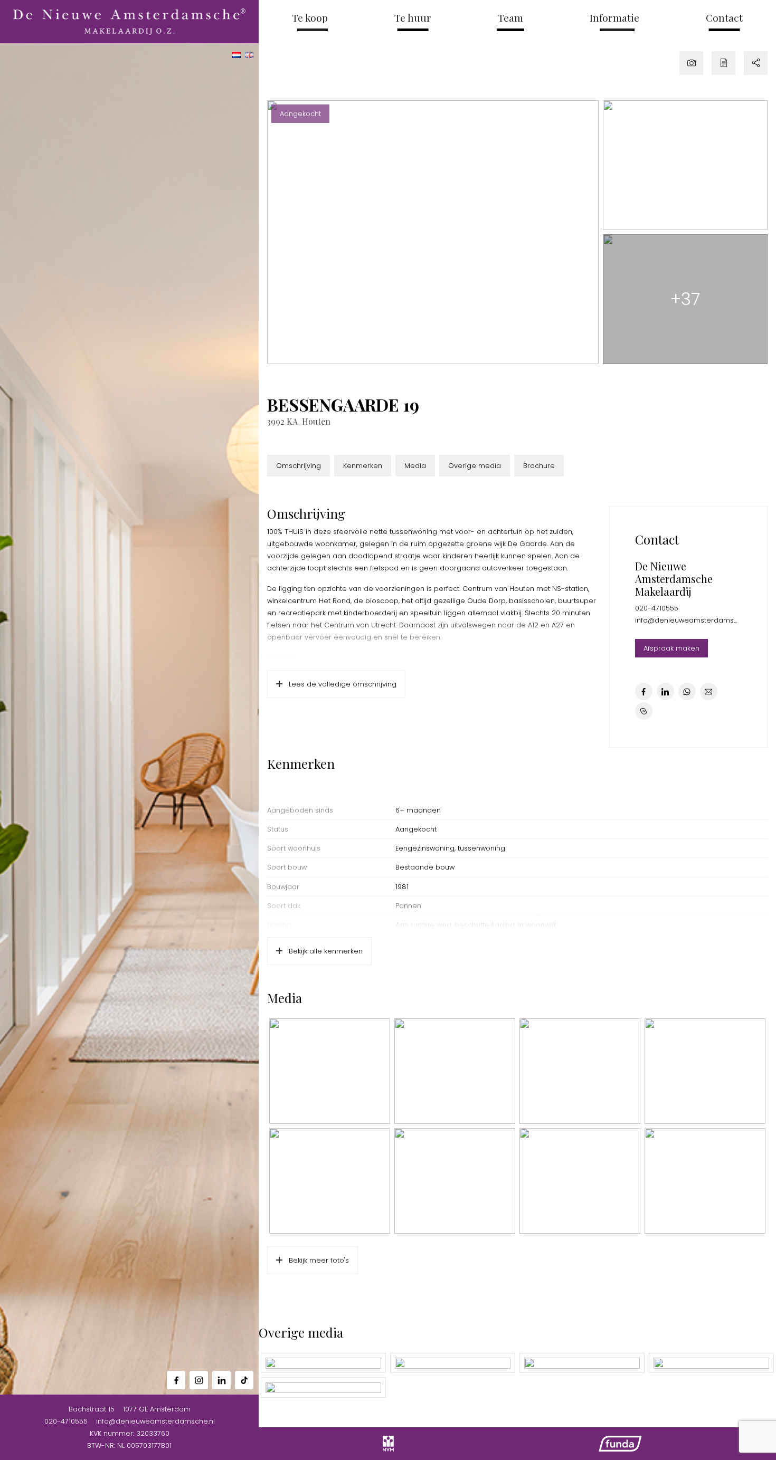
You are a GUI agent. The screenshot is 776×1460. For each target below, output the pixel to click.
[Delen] (756, 63)
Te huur (412, 17)
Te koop (310, 17)
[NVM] (388, 1444)
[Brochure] (723, 63)
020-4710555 (66, 1421)
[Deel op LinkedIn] (665, 691)
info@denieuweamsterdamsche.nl (155, 1421)
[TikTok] (244, 1380)
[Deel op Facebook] (643, 691)
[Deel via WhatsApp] (687, 691)
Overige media (474, 465)
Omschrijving (298, 465)
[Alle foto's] (691, 63)
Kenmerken (362, 465)
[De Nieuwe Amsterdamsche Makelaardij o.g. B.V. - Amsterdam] (129, 21)
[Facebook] (176, 1380)
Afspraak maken (671, 648)
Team (510, 17)
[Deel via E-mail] (708, 691)
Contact (724, 17)
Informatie (614, 17)
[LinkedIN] (221, 1380)
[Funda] (620, 1444)
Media (415, 465)
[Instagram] (199, 1380)
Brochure (539, 465)
